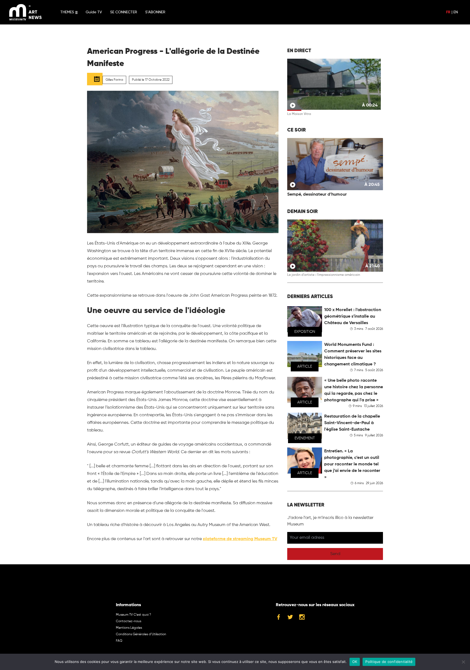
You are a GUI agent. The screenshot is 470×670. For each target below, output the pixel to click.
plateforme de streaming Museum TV (240, 539)
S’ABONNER (155, 12)
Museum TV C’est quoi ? (133, 614)
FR (448, 12)
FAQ (119, 641)
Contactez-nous (128, 621)
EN (455, 12)
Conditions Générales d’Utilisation (141, 634)
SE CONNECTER (123, 12)
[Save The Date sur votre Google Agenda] (95, 79)
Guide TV (94, 12)
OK (354, 661)
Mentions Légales (129, 628)
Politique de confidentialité (389, 661)
